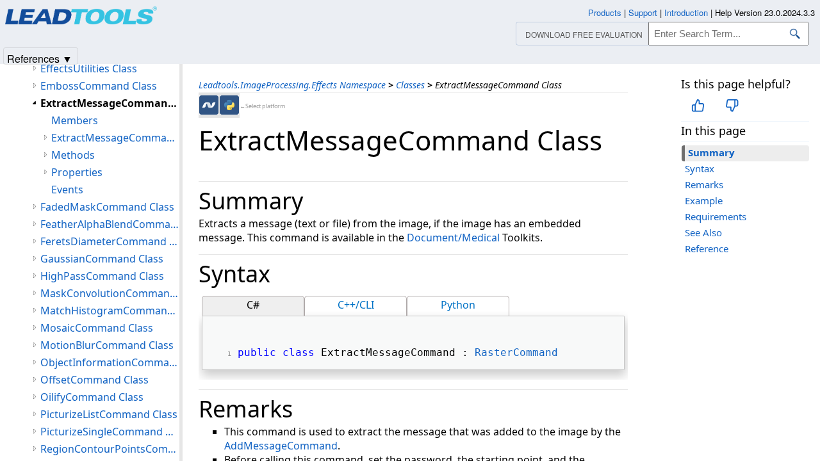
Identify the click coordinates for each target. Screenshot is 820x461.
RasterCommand (516, 352)
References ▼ (39, 58)
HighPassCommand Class (102, 276)
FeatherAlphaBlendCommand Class (109, 224)
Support (642, 12)
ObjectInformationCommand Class (109, 362)
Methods (73, 155)
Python (458, 305)
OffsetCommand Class (94, 380)
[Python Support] (229, 105)
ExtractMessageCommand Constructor (115, 138)
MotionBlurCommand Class (107, 345)
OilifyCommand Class (92, 397)
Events (67, 189)
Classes (410, 85)
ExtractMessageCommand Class (109, 103)
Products (604, 12)
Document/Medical (453, 237)
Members (74, 120)
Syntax (699, 168)
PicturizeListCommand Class (108, 414)
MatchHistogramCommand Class (109, 310)
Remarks (704, 184)
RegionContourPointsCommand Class (109, 449)
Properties (76, 172)
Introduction (686, 12)
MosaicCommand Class (96, 328)
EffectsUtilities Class (88, 68)
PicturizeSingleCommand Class (109, 432)
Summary (711, 152)
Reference (706, 248)
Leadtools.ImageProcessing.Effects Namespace (292, 85)
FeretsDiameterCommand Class (109, 241)
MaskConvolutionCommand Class (109, 293)
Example (704, 200)
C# (253, 305)
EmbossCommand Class (98, 86)
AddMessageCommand (281, 446)
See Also (703, 232)
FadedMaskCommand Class (107, 207)
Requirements (715, 216)
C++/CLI (356, 305)
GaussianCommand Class (101, 259)
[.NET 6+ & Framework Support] (208, 105)
